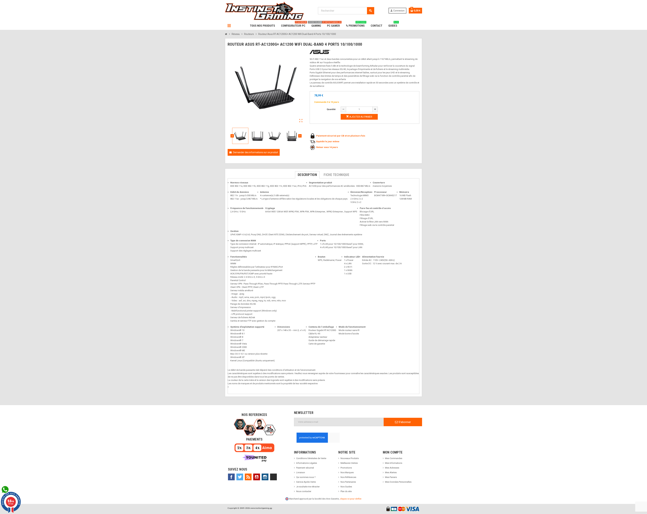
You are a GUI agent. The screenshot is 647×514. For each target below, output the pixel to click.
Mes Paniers (391, 477)
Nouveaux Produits (350, 458)
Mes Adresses (392, 467)
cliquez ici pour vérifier (350, 498)
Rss (248, 477)
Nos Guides (346, 486)
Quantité (331, 109)
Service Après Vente (306, 482)
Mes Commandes (393, 458)
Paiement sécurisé (305, 467)
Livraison (300, 472)
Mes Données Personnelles (398, 482)
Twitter (239, 477)
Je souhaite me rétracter (308, 486)
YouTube (256, 477)
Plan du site (346, 491)
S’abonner (404, 422)
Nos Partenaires (348, 482)
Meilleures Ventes (349, 463)
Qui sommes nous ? (306, 477)
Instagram (265, 477)
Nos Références (348, 477)
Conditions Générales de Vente (311, 458)
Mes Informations (393, 463)
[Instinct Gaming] (264, 10)
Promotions (346, 467)
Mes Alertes (391, 472)
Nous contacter (303, 491)
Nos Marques (347, 472)
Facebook (231, 477)
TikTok (273, 477)
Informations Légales (306, 463)
